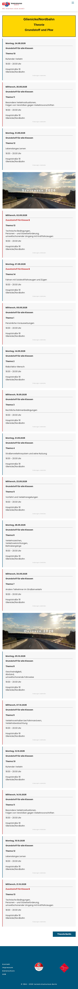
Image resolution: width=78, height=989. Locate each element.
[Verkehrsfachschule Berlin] (12, 6)
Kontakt (6, 964)
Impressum (7, 968)
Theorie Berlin (64, 934)
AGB (4, 974)
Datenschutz (8, 971)
